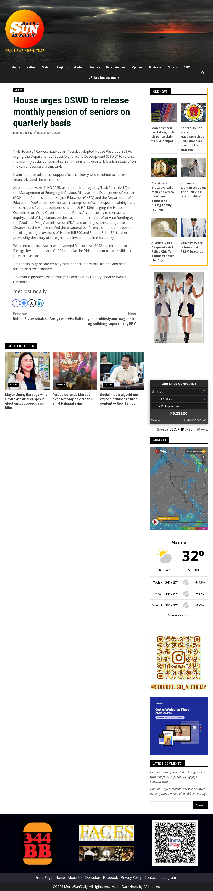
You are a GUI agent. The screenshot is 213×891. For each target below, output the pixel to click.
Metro (46, 67)
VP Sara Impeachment (104, 77)
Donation (92, 877)
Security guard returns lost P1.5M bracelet (192, 247)
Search (200, 805)
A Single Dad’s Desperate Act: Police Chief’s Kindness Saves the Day (163, 251)
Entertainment (116, 67)
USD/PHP (176, 429)
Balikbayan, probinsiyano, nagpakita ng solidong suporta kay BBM (105, 318)
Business (155, 67)
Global (78, 67)
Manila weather (179, 615)
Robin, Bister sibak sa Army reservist (43, 316)
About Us (75, 877)
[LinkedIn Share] (40, 303)
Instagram (168, 877)
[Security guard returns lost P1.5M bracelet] (193, 227)
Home (16, 67)
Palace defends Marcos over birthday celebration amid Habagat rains (75, 371)
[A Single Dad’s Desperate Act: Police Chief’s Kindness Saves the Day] (164, 227)
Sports (172, 67)
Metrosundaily (22, 133)
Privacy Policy (131, 877)
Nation (31, 67)
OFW (186, 67)
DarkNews (130, 886)
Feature (94, 67)
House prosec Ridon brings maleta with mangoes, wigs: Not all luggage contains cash (178, 776)
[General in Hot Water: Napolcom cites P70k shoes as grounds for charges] (193, 112)
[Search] (202, 73)
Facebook (110, 877)
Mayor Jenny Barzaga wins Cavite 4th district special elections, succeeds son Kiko (27, 371)
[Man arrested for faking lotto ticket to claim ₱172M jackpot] (164, 112)
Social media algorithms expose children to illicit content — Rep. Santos (122, 371)
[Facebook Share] (16, 303)
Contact (151, 877)
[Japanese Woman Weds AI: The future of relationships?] (193, 167)
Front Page (44, 877)
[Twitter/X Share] (32, 303)
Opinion (137, 67)
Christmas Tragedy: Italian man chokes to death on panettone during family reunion (163, 196)
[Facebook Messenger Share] (24, 303)
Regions (62, 67)
